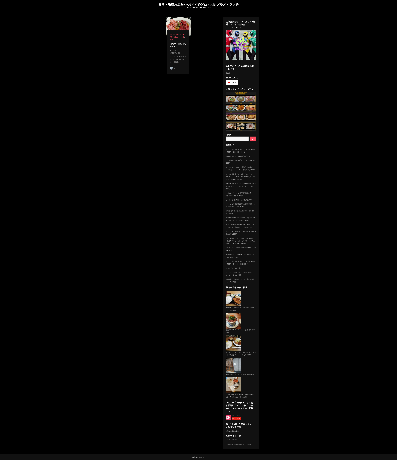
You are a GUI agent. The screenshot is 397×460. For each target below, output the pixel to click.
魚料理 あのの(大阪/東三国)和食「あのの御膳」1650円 (240, 212)
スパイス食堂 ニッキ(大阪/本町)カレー (239, 156)
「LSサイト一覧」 (231, 440)
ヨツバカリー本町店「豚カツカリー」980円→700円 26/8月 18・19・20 (240, 150)
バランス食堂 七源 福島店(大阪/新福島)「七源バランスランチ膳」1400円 (240, 205)
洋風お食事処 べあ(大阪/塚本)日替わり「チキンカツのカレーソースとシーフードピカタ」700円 (241, 186)
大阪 (171, 37)
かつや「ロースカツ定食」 (234, 268)
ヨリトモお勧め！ (175, 34)
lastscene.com (199, 457)
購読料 (228, 73)
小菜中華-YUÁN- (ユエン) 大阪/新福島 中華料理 (240, 331)
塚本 (183, 34)
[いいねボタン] (171, 68)
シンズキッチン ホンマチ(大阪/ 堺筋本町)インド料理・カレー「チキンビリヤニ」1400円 (240, 168)
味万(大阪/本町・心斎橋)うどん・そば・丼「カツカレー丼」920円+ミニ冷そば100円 (240, 225)
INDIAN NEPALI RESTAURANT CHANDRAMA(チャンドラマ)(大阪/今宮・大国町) (241, 395)
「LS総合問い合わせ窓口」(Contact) (238, 444)
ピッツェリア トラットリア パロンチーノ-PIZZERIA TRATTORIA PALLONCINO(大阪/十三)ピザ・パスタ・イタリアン (240, 176)
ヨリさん (175, 50)
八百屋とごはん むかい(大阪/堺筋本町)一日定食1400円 (241, 249)
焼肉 (171, 40)
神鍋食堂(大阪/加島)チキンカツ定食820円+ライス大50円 (240, 280)
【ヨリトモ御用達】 (232, 431)
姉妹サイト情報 (179, 37)
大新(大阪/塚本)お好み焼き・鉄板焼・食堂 (240, 375)
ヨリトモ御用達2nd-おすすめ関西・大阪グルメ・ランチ (198, 4)
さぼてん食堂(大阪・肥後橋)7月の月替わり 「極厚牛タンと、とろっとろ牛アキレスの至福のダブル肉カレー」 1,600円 (240, 241)
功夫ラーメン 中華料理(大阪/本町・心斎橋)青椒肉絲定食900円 (241, 232)
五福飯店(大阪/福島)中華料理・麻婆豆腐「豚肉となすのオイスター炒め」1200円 (240, 219)
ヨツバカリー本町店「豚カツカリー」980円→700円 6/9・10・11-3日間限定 (240, 262)
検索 (228, 135)
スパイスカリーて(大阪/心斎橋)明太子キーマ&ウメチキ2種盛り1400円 (240, 194)
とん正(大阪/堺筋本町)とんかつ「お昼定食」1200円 (240, 161)
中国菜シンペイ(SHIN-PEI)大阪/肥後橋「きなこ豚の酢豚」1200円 (240, 255)
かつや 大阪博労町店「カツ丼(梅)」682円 (240, 200)
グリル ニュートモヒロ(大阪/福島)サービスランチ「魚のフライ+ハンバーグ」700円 (241, 353)
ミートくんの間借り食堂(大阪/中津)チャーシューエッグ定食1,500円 (240, 273)
